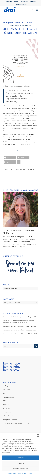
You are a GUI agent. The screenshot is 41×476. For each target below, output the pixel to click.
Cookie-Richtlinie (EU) (21, 4)
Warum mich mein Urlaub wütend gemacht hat (14, 317)
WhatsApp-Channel (10, 416)
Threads (6, 405)
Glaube (28, 25)
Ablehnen (21, 463)
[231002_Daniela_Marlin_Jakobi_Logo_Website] (17, 10)
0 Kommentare (20, 170)
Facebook (7, 412)
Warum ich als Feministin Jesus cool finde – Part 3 (16, 326)
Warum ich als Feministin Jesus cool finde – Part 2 (16, 330)
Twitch (5, 393)
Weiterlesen (20, 151)
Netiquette (9, 1)
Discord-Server (8, 397)
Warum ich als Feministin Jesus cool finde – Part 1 (16, 334)
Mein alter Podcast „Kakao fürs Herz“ (17, 423)
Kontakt (16, 1)
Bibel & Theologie (17, 25)
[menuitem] (9, 1)
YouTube (6, 390)
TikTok (5, 401)
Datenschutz (22, 473)
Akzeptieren (20, 458)
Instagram (7, 386)
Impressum (30, 473)
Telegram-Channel (10, 420)
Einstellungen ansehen (20, 469)
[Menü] (37, 10)
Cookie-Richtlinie (12, 473)
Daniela (33, 170)
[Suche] (32, 10)
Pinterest (6, 408)
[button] (38, 436)
